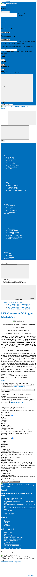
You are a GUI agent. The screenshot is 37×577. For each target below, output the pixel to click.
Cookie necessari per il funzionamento (12, 407)
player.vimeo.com (6, 415)
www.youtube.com (6, 438)
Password (20, 15)
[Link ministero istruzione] (9, 3)
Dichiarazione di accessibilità (12, 539)
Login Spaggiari (14, 48)
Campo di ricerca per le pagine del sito (11, 262)
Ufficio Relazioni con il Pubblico (13, 537)
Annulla (3, 104)
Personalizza (4, 389)
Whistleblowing (8, 542)
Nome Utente (21, 14)
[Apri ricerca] (22, 118)
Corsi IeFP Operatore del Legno (13, 281)
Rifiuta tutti (15, 389)
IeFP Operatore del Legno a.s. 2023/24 (19, 304)
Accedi (3, 5)
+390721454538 (11, 499)
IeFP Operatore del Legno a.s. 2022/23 (19, 306)
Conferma (9, 104)
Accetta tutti (28, 389)
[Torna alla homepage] (18, 108)
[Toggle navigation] (15, 132)
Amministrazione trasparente (12, 545)
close (2, 140)
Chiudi (3, 59)
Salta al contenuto (6, 1)
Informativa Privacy (10, 536)
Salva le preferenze (15, 481)
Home (6, 279)
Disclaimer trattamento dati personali (11, 561)
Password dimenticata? (7, 19)
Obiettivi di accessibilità (11, 540)
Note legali (7, 534)
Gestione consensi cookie (11, 544)
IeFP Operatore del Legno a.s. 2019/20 (19, 309)
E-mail (19, 41)
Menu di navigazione (24, 298)
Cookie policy (8, 532)
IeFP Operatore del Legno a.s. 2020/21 (19, 307)
